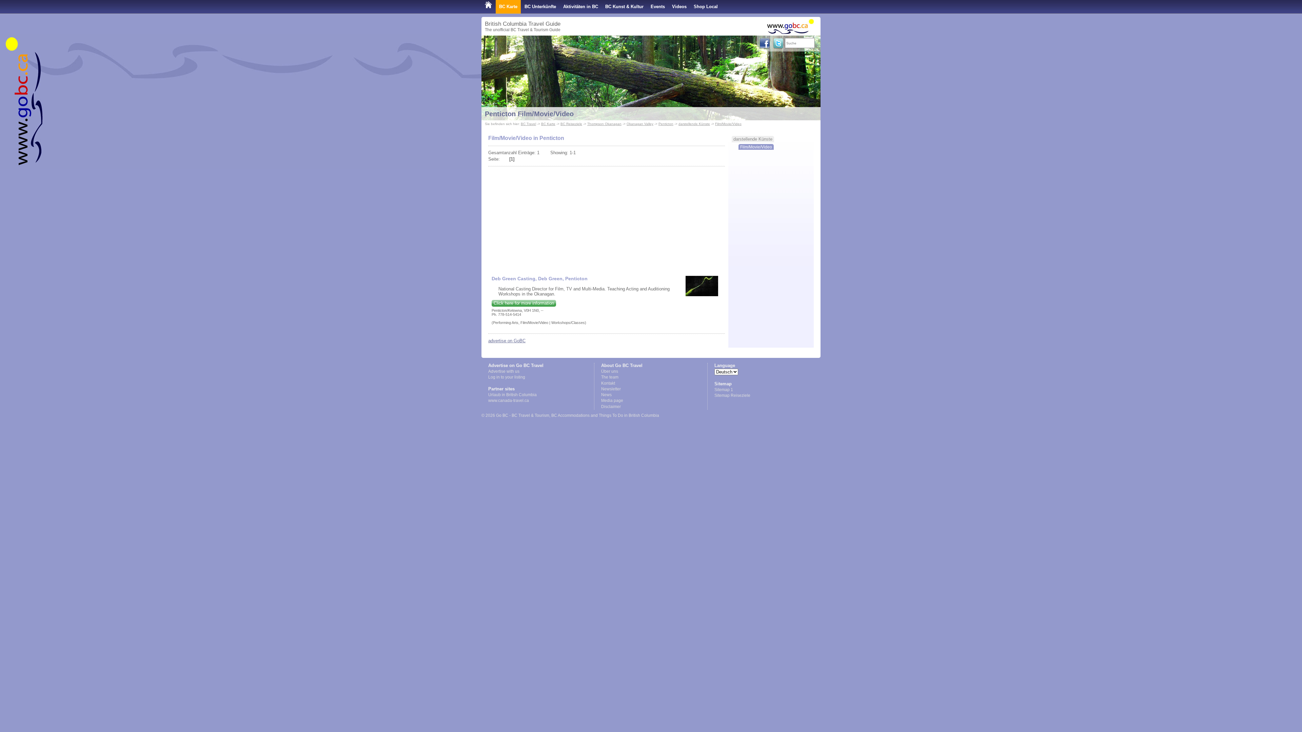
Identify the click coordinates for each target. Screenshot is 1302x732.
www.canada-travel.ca (508, 401)
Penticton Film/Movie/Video (529, 114)
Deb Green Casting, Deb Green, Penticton (540, 278)
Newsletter (611, 389)
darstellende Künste (694, 124)
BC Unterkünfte (540, 6)
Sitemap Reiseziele (732, 395)
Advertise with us (503, 371)
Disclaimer (611, 407)
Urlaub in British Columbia (512, 395)
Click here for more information (524, 303)
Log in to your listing (506, 377)
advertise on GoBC (507, 340)
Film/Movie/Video (728, 124)
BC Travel (528, 124)
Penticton (665, 124)
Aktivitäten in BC (580, 6)
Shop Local (706, 6)
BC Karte (508, 6)
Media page (612, 401)
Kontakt (608, 383)
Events (658, 6)
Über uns (609, 371)
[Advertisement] (607, 218)
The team (609, 377)
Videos (679, 6)
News (606, 395)
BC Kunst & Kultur (624, 6)
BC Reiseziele (571, 124)
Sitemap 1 (723, 390)
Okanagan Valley (640, 124)
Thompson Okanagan (604, 124)
